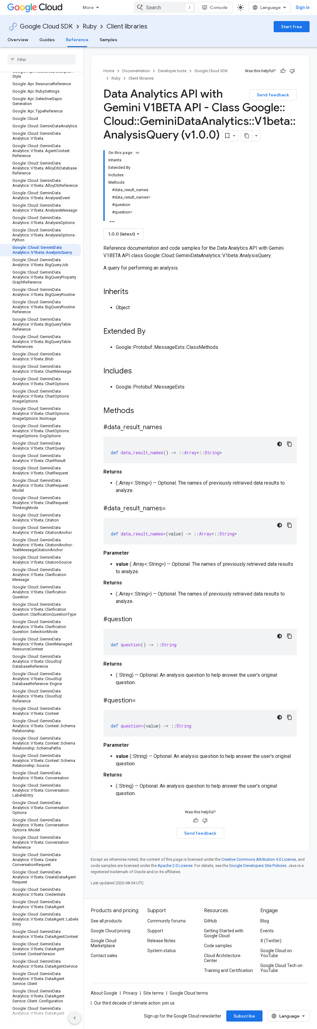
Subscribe (244, 1016)
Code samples (218, 945)
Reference (77, 39)
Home (108, 70)
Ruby (90, 26)
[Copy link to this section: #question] (138, 619)
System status (161, 950)
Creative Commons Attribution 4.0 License (258, 859)
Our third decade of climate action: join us (134, 1002)
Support (155, 930)
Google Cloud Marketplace (103, 943)
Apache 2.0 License (175, 865)
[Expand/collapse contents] (137, 152)
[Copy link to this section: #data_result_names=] (172, 508)
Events (267, 930)
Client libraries (126, 26)
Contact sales (104, 955)
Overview (17, 39)
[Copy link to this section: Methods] (142, 411)
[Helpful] (283, 71)
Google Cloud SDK (46, 26)
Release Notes (161, 940)
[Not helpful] (292, 71)
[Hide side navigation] (74, 1018)
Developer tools (172, 70)
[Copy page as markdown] (246, 135)
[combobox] (165, 7)
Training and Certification (228, 970)
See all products (106, 920)
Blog (264, 920)
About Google (104, 993)
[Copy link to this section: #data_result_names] (168, 427)
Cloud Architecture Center (222, 958)
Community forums (166, 920)
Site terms (153, 993)
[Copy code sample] (289, 444)
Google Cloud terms (189, 993)
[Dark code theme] (279, 444)
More (88, 7)
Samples (108, 39)
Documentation (136, 70)
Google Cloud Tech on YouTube (281, 968)
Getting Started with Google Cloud (223, 933)
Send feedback (273, 95)
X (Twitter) (270, 940)
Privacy (130, 993)
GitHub (210, 920)
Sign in (303, 7)
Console (219, 7)
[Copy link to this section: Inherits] (134, 292)
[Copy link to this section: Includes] (138, 371)
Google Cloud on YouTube (276, 953)
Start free (291, 26)
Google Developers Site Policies (257, 865)
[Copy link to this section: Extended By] (151, 332)
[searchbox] (41, 59)
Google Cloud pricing (110, 930)
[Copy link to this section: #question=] (142, 701)
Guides (47, 39)
